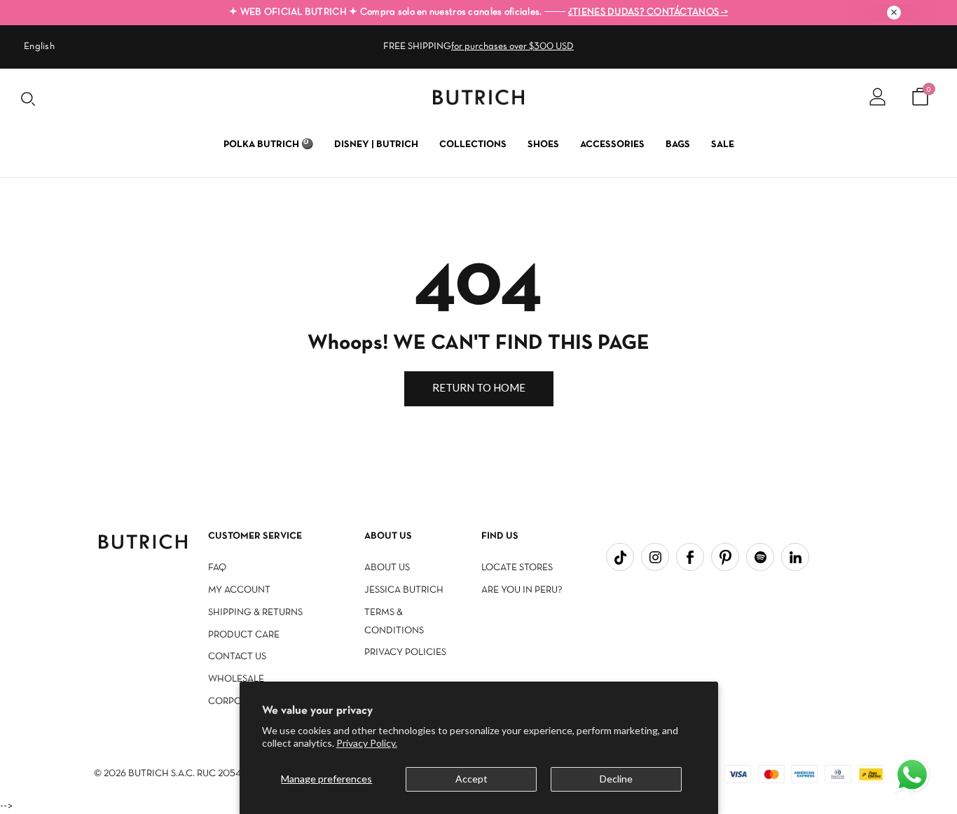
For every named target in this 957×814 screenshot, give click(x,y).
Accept (471, 779)
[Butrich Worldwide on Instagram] (655, 557)
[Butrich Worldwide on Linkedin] (795, 557)
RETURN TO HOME (478, 387)
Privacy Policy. (366, 743)
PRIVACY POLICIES (405, 652)
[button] (913, 776)
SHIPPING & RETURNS (255, 612)
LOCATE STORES (517, 567)
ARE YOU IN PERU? (522, 590)
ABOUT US (387, 567)
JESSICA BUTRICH (403, 590)
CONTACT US (237, 656)
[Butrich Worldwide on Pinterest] (725, 557)
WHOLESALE (236, 679)
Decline (616, 779)
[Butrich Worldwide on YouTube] (760, 557)
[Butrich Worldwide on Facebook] (690, 557)
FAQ (217, 567)
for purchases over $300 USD (512, 46)
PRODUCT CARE (244, 635)
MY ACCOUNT (239, 590)
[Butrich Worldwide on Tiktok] (620, 557)
